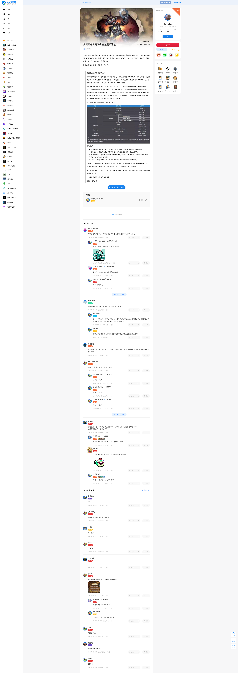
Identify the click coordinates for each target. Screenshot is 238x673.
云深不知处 (96, 436)
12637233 (108, 374)
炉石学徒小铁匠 (98, 374)
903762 (95, 328)
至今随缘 (96, 599)
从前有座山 (96, 474)
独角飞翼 (108, 400)
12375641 (96, 313)
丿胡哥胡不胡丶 (110, 267)
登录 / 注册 (177, 3)
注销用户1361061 (99, 241)
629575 (108, 387)
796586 (105, 436)
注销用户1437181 (106, 279)
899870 (95, 279)
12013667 (104, 599)
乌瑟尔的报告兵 (112, 241)
